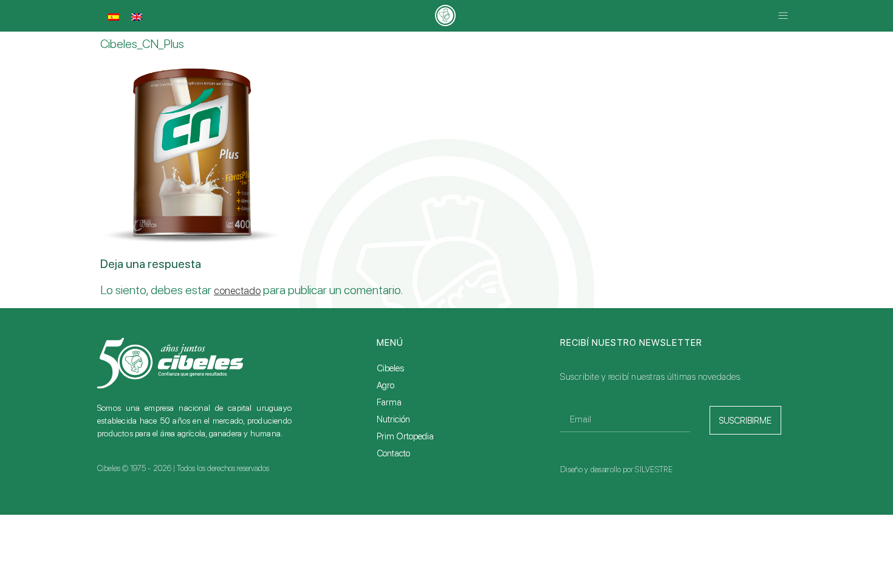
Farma (389, 402)
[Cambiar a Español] (113, 17)
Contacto (393, 453)
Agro (385, 385)
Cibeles (390, 368)
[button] (782, 16)
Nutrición (393, 419)
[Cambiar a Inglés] (136, 17)
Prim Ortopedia (405, 436)
